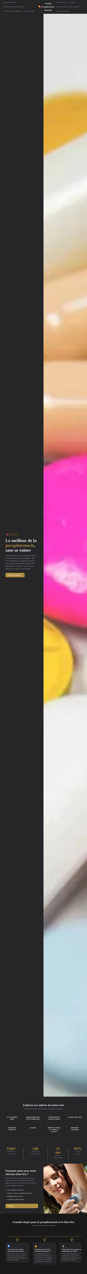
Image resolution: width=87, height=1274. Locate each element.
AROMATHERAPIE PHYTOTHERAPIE (13, 7)
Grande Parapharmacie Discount (45, 6)
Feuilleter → (11, 1206)
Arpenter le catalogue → (15, 575)
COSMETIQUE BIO (28, 11)
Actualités (72, 2)
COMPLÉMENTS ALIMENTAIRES (12, 11)
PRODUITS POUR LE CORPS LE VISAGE (67, 7)
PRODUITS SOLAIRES (62, 11)
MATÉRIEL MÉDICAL (62, 2)
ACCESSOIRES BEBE (9, 2)
